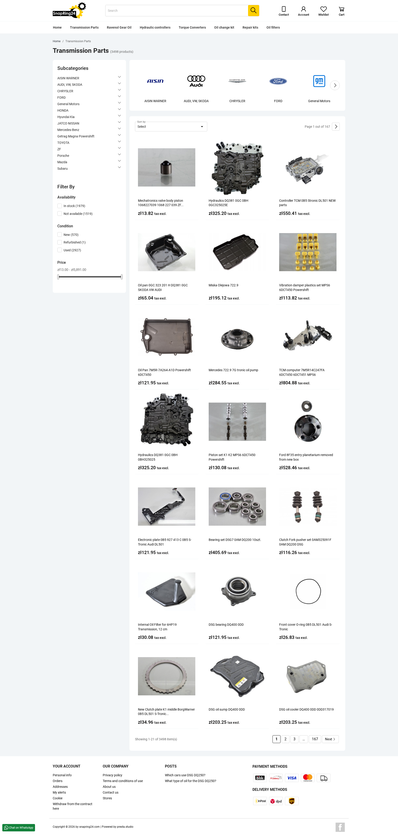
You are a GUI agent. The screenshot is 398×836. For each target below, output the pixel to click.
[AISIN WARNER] (155, 81)
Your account (66, 766)
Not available (78, 214)
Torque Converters (192, 27)
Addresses (60, 787)
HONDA (62, 110)
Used (72, 250)
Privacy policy (112, 775)
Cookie (57, 798)
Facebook (340, 827)
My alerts (59, 792)
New (71, 235)
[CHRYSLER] (237, 81)
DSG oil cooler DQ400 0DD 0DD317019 (306, 709)
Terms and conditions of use (123, 781)
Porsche (63, 155)
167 (315, 739)
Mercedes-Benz (68, 130)
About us (109, 787)
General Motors (68, 104)
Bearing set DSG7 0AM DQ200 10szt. (235, 540)
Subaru (62, 168)
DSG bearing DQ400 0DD (226, 624)
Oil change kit (224, 27)
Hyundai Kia (66, 117)
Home (57, 27)
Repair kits (250, 27)
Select (171, 126)
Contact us (110, 792)
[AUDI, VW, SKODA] (196, 81)
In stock (74, 206)
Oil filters (273, 27)
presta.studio (125, 826)
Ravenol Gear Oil (119, 27)
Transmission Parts (84, 27)
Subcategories (72, 68)
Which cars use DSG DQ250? (185, 775)
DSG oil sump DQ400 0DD (227, 709)
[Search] (253, 10)
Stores (107, 798)
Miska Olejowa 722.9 (223, 285)
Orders (57, 781)
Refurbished (75, 242)
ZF (59, 149)
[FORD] (278, 81)
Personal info (62, 775)
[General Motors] (319, 81)
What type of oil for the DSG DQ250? (190, 781)
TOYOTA (63, 143)
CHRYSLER (65, 91)
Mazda (62, 162)
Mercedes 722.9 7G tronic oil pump (233, 370)
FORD (61, 97)
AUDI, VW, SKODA (69, 84)
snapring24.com (89, 826)
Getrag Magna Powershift (75, 136)
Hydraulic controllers (155, 27)
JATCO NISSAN (68, 123)
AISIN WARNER (68, 78)
